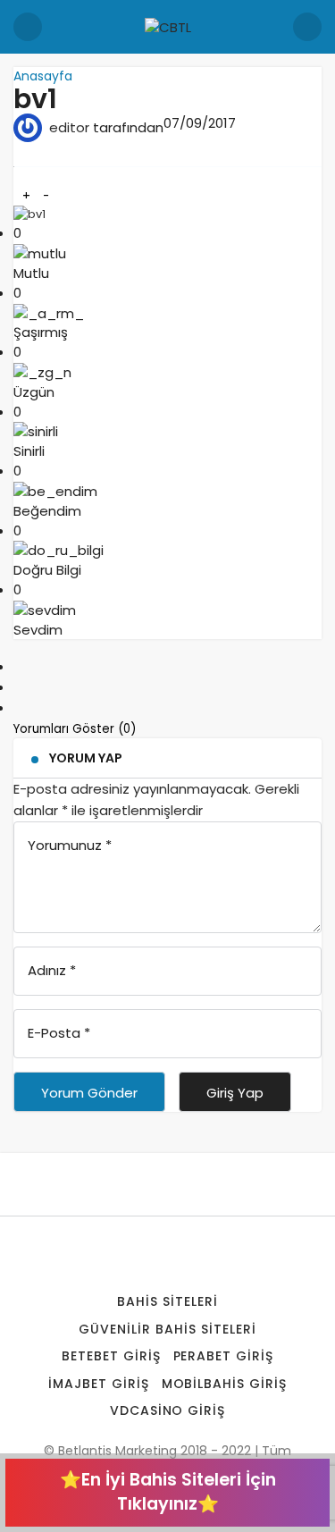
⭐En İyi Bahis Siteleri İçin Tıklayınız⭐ (168, 1492)
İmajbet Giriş (98, 1384)
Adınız (52, 970)
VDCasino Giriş (168, 1410)
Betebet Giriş (111, 1356)
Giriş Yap (235, 1092)
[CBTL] (168, 26)
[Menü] (27, 27)
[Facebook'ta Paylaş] (18, 666)
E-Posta (59, 1032)
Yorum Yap (85, 758)
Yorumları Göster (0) (76, 728)
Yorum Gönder (89, 1092)
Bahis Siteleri (167, 1301)
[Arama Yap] (307, 27)
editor (69, 127)
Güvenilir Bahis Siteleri (167, 1329)
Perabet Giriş (223, 1356)
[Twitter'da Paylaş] (18, 687)
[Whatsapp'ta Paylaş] (18, 707)
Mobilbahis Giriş (225, 1384)
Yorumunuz (70, 845)
